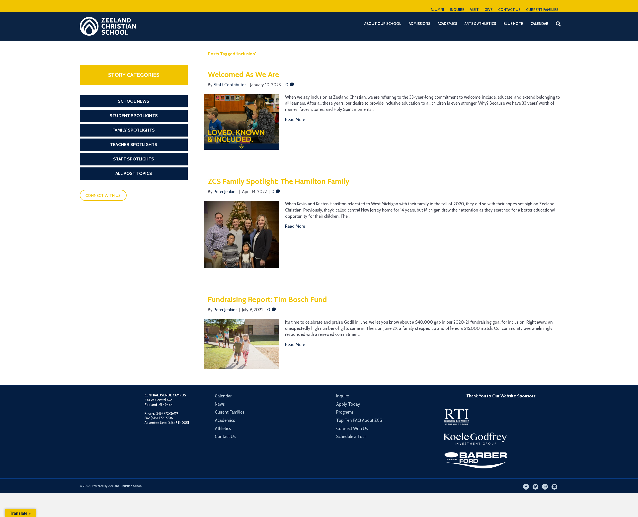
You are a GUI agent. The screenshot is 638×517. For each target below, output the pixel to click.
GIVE (488, 9)
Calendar (539, 23)
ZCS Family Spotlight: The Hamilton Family (278, 181)
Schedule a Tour (351, 436)
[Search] (555, 24)
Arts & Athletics (480, 23)
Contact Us (225, 436)
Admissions (419, 23)
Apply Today (348, 404)
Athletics (223, 428)
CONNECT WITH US (103, 195)
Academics (447, 23)
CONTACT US (509, 9)
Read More (295, 119)
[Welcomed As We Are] (241, 121)
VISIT (474, 9)
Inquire (342, 395)
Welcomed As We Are (243, 74)
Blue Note (513, 23)
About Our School (382, 23)
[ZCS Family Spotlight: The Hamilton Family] (241, 233)
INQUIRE (457, 9)
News (220, 404)
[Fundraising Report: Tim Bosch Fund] (241, 343)
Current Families (229, 412)
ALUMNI (437, 9)
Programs (345, 412)
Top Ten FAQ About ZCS (359, 420)
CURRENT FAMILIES (542, 9)
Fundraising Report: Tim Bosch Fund (267, 299)
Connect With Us (352, 428)
